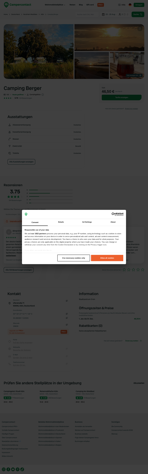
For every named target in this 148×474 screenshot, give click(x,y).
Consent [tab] (35, 222)
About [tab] (113, 222)
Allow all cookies (107, 258)
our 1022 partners (38, 234)
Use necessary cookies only (73, 258)
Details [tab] (61, 222)
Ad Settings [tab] (87, 222)
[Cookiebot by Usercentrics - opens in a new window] (113, 214)
